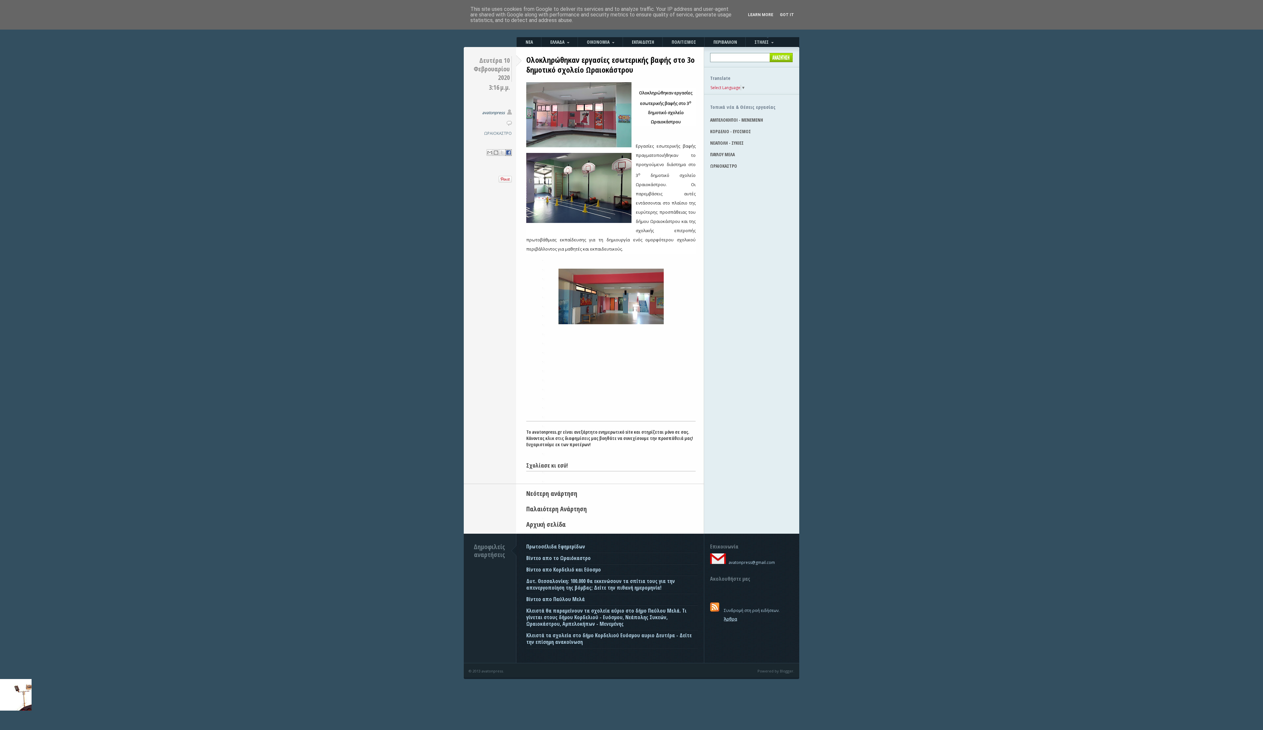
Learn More (760, 14)
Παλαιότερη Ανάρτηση (556, 508)
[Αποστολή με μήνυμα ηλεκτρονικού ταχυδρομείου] (489, 152)
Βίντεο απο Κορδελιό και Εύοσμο (563, 569)
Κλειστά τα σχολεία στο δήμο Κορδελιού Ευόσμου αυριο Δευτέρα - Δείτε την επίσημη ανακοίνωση (609, 638)
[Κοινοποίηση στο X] (502, 152)
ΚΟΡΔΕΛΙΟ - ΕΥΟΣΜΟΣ (730, 131)
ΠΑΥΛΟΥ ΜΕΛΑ (722, 154)
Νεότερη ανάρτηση (551, 493)
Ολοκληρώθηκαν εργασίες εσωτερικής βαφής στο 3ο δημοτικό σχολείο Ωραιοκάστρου (610, 64)
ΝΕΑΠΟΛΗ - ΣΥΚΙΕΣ (727, 143)
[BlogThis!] (496, 152)
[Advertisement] (611, 372)
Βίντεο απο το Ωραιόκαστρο (558, 558)
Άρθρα (730, 619)
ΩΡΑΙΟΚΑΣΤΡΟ (498, 133)
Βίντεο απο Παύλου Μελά (555, 599)
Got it (787, 14)
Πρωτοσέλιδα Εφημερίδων (555, 546)
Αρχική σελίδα (546, 524)
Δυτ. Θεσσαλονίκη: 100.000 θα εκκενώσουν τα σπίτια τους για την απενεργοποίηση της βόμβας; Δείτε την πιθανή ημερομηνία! (600, 584)
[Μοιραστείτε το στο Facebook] (508, 152)
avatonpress (493, 112)
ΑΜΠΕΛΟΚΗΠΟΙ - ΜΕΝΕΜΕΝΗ (736, 120)
